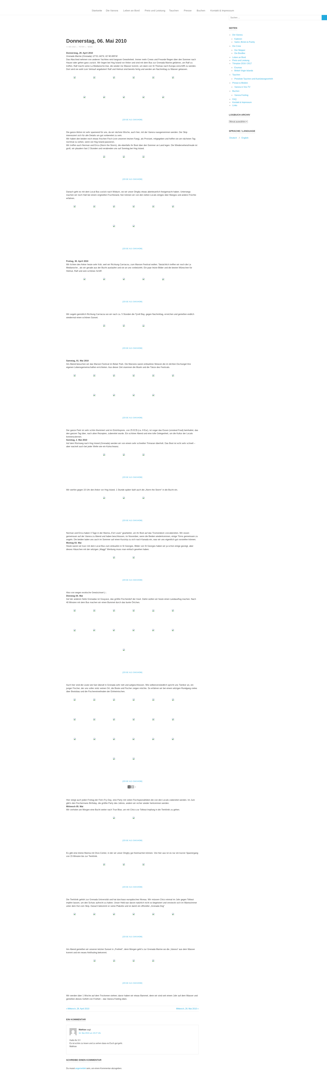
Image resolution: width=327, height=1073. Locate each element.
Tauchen (174, 10)
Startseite (97, 10)
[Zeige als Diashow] (132, 120)
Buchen (201, 10)
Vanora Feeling (241, 95)
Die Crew (236, 46)
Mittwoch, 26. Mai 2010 (186, 1009)
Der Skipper (239, 50)
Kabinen (238, 39)
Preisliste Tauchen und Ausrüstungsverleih (253, 79)
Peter (81, 47)
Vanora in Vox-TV (242, 87)
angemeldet (80, 1068)
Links (234, 105)
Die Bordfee (239, 53)
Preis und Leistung (155, 10)
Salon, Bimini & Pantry (244, 42)
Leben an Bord (131, 10)
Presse (188, 10)
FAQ (234, 99)
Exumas (238, 67)
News (90, 47)
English (245, 138)
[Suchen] (324, 17)
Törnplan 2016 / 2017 (242, 63)
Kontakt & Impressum (222, 10)
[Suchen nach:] (275, 17)
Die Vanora (112, 10)
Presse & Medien (240, 83)
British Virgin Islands (243, 71)
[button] (112, 10)
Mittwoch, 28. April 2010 (78, 1009)
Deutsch (233, 138)
